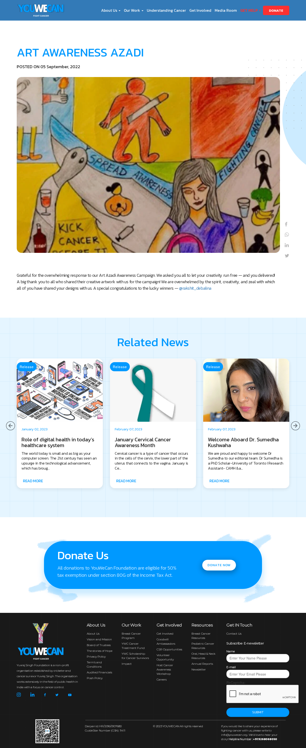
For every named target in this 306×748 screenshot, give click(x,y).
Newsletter (198, 669)
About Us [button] (109, 10)
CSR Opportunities (169, 649)
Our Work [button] (132, 10)
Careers (162, 679)
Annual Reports (202, 663)
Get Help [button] (249, 10)
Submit (257, 712)
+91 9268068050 (265, 739)
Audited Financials (99, 672)
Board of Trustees (99, 645)
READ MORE (33, 481)
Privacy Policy (96, 656)
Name (230, 651)
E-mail (231, 667)
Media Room (226, 10)
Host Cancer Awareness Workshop (165, 669)
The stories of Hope (99, 651)
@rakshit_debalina (195, 288)
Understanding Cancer (166, 10)
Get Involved (200, 10)
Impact (127, 663)
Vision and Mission (99, 639)
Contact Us (233, 633)
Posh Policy (95, 678)
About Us (93, 633)
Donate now (219, 565)
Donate (276, 10)
